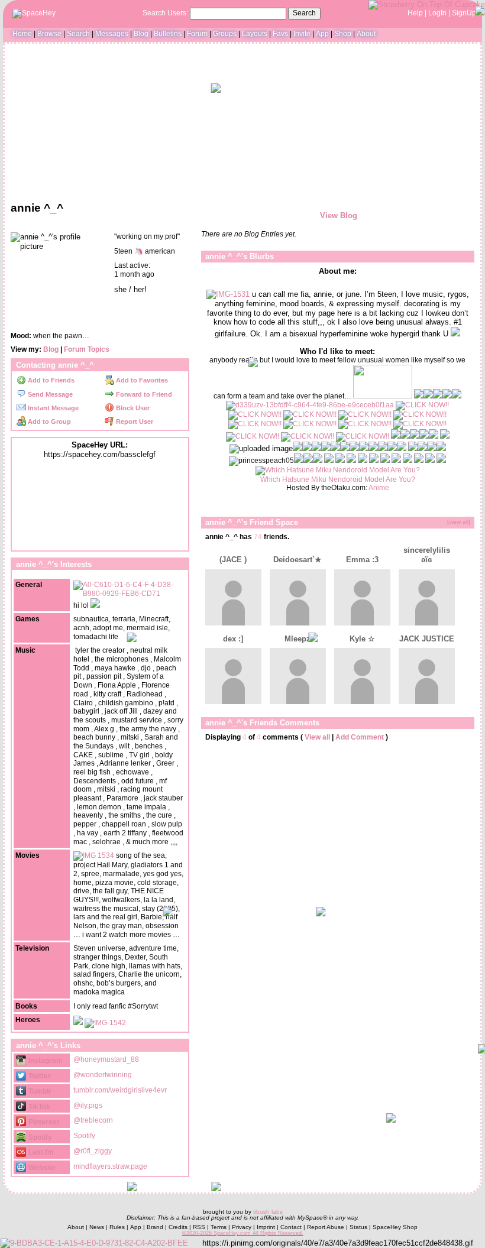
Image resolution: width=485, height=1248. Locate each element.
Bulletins (168, 34)
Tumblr (39, 1091)
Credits (178, 1227)
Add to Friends (50, 380)
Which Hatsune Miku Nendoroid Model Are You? (337, 479)
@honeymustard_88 (106, 1059)
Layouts (254, 34)
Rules (117, 1227)
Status (358, 1227)
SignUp (464, 13)
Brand (155, 1227)
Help (415, 13)
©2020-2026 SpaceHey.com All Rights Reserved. (242, 1233)
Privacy (241, 1227)
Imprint (266, 1227)
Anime (378, 488)
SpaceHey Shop (395, 1227)
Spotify (39, 1137)
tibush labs (268, 1211)
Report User (133, 421)
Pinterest (43, 1122)
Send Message (49, 394)
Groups (225, 34)
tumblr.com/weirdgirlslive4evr (120, 1090)
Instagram (45, 1060)
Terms (219, 1227)
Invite (302, 34)
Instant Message (52, 407)
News (96, 1227)
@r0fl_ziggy (92, 1151)
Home (22, 34)
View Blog (338, 215)
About (366, 34)
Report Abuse (325, 1227)
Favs (280, 34)
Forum (197, 34)
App (322, 34)
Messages (111, 34)
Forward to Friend (143, 394)
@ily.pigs (87, 1105)
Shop (342, 34)
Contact (291, 1227)
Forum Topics (86, 349)
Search (304, 13)
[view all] (458, 521)
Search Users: (165, 13)
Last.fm (40, 1152)
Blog (141, 34)
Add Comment (359, 737)
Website (41, 1167)
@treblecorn (93, 1120)
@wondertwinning (102, 1075)
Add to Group (48, 421)
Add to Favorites (141, 380)
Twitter (39, 1076)
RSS (199, 1227)
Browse (49, 34)
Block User (132, 407)
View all (317, 737)
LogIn (437, 13)
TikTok (38, 1107)
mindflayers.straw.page (110, 1166)
